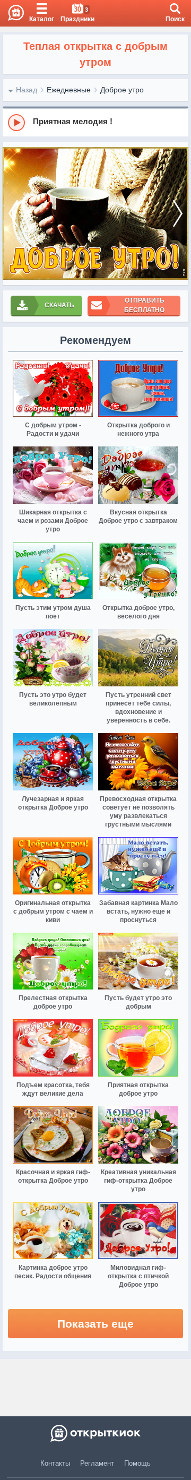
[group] (95, 122)
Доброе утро (122, 89)
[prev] (13, 213)
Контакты (55, 1463)
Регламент (97, 1463)
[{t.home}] (95, 1433)
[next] (178, 213)
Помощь (137, 1463)
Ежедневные (69, 89)
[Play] (16, 122)
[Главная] (12, 13)
